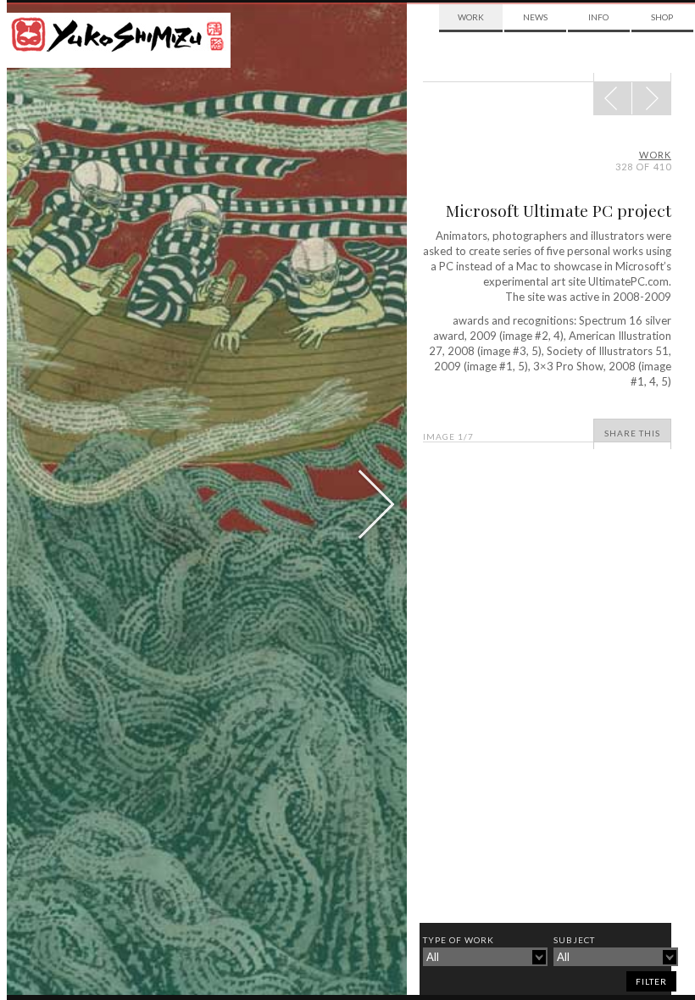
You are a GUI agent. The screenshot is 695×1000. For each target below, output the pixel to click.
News (535, 17)
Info (598, 17)
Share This (632, 433)
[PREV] (651, 98)
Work (471, 17)
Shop (662, 17)
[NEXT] (612, 98)
